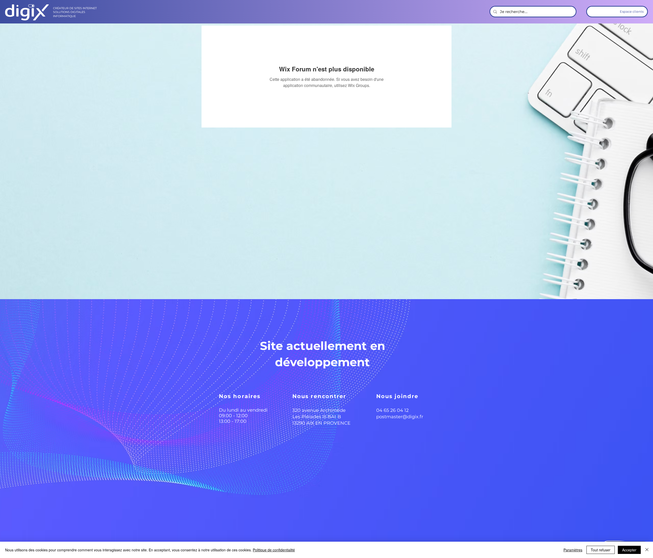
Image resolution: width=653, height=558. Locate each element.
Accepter (629, 549)
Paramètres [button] (572, 549)
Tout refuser (600, 549)
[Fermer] (647, 550)
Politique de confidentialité (274, 549)
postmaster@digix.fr (399, 417)
